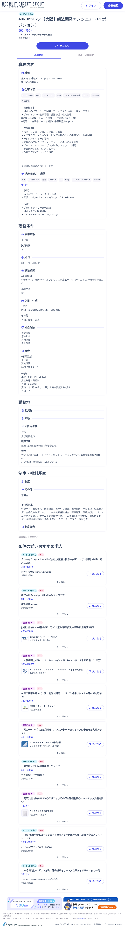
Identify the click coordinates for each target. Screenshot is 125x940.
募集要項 (38, 55)
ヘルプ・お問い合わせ (64, 924)
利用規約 (97, 924)
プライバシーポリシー (113, 924)
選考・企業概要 (86, 55)
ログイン (91, 5)
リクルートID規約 (83, 924)
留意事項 (81, 918)
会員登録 (113, 5)
